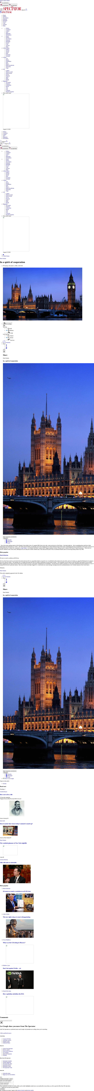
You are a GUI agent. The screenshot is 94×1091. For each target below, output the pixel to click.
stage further (24, 548)
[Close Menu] (1, 143)
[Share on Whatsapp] (6, 348)
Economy (8, 54)
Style (7, 78)
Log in (11, 1078)
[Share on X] (6, 346)
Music (7, 64)
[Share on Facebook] (6, 345)
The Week (8, 82)
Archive (5, 24)
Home (4, 15)
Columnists (8, 85)
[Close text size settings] (4, 325)
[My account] (26, 10)
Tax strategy (6, 1052)
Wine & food (9, 73)
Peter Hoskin (3, 570)
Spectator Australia (7, 1061)
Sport (7, 77)
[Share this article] (4, 350)
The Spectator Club (7, 1067)
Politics (7, 28)
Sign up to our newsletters (9, 1074)
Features (8, 83)
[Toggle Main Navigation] (1, 9)
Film (7, 62)
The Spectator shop (7, 1063)
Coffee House (6, 48)
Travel (7, 74)
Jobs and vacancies (7, 1054)
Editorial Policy (6, 1043)
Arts (7, 58)
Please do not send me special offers (10, 1087)
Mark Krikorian (4, 555)
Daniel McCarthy (7, 991)
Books (7, 60)
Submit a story (6, 1041)
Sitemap (5, 1055)
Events (4, 21)
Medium (12, 330)
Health (7, 79)
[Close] (1, 1022)
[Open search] (1, 141)
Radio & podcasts (10, 65)
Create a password (4, 1083)
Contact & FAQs (7, 1039)
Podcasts (5, 19)
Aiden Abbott (6, 914)
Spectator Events (7, 1066)
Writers (4, 16)
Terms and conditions (8, 1051)
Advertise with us (7, 1040)
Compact (11, 335)
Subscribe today (6, 1073)
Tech (7, 32)
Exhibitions (8, 61)
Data (7, 53)
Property (8, 75)
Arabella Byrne (3, 791)
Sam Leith (2, 820)
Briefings (5, 20)
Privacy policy (6, 1050)
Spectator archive (7, 1065)
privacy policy (30, 1090)
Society (7, 50)
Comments (7, 342)
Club (4, 23)
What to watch (9, 72)
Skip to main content (5, 0)
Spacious (12, 340)
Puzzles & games (10, 91)
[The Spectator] (12, 10)
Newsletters (5, 17)
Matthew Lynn (6, 965)
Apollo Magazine (7, 1062)
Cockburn (8, 29)
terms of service (21, 1090)
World (7, 52)
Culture (7, 31)
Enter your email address (5, 1080)
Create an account (4, 1078)
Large (11, 333)
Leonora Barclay (4, 859)
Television (8, 66)
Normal (11, 337)
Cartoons (8, 90)
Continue (2, 1088)
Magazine (8, 33)
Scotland (8, 56)
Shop (4, 25)
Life (4, 69)
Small (10, 328)
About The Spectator (8, 1048)
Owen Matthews (7, 939)
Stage (7, 68)
